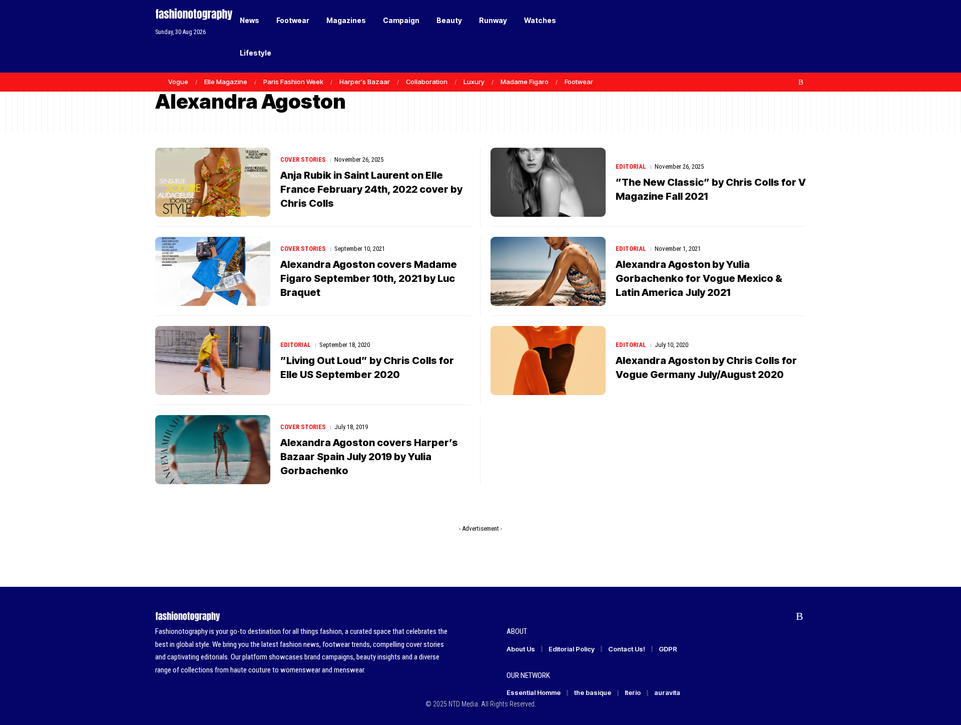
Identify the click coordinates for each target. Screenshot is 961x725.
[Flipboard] (790, 82)
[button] (780, 37)
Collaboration (426, 82)
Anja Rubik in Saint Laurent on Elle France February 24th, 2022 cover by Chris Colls (371, 189)
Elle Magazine (225, 82)
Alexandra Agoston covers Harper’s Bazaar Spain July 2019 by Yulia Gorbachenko (369, 457)
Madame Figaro (525, 82)
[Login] (760, 36)
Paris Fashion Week (293, 82)
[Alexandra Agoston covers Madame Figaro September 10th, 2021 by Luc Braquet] (212, 271)
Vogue (178, 82)
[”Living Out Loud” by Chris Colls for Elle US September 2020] (212, 360)
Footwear (579, 82)
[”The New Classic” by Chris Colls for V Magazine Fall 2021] (548, 182)
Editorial (631, 166)
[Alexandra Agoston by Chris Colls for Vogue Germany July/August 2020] (548, 360)
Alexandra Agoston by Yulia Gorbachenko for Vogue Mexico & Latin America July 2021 (699, 278)
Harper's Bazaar (364, 82)
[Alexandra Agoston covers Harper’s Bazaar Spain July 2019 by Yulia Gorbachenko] (212, 449)
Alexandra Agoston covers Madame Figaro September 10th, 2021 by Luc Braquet (368, 278)
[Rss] (801, 82)
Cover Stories (303, 159)
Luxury (474, 82)
